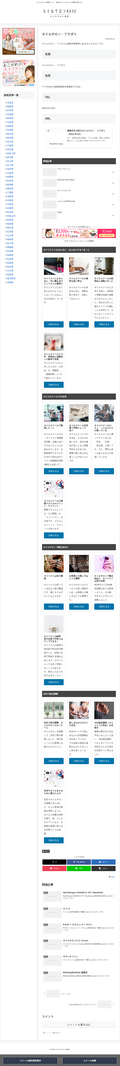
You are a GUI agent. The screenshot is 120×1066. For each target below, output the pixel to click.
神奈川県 (11, 153)
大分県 (10, 270)
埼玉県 (10, 142)
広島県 (10, 231)
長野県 (10, 177)
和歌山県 (11, 216)
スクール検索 (89, 1060)
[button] (104, 868)
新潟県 (10, 157)
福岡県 (10, 255)
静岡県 (10, 185)
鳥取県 (10, 220)
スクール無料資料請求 (30, 1060)
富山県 (10, 161)
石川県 (10, 165)
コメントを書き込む (79, 1024)
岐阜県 (10, 181)
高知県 (10, 251)
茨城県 (10, 130)
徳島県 (47, 851)
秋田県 (10, 118)
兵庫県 (10, 208)
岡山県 (10, 227)
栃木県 (10, 134)
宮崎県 (10, 274)
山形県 (10, 122)
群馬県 (10, 138)
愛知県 (10, 188)
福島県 (10, 126)
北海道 (10, 102)
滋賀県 (10, 196)
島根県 (10, 224)
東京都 (10, 149)
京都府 (10, 200)
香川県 (10, 243)
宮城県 (10, 114)
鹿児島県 (11, 278)
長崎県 (10, 263)
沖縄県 (10, 282)
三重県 (10, 192)
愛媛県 (10, 247)
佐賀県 (10, 259)
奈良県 (10, 212)
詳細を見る (54, 324)
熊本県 (10, 267)
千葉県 (10, 145)
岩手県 (10, 110)
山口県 (10, 235)
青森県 (10, 106)
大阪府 (10, 204)
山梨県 (10, 173)
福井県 (10, 169)
